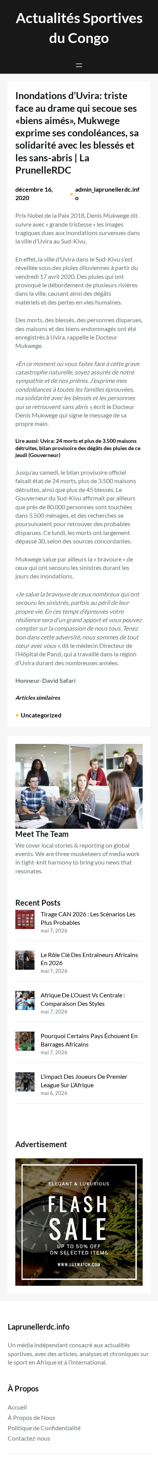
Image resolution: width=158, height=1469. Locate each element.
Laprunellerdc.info (38, 1326)
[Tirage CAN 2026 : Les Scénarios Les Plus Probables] (25, 920)
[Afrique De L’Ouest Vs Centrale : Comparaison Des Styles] (25, 1001)
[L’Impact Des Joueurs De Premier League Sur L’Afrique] (25, 1082)
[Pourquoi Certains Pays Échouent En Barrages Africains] (25, 1042)
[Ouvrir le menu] (79, 65)
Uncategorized (41, 715)
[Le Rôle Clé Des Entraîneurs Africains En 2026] (25, 961)
